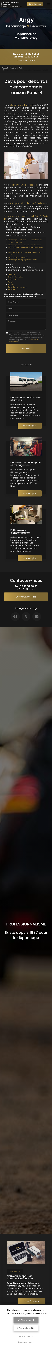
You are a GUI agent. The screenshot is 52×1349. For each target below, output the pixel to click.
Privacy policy (27, 1342)
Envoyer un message (26, 596)
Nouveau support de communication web (20, 1277)
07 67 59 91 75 (31, 56)
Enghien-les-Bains (15, 277)
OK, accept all (27, 1320)
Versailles (12, 289)
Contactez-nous (35, 4)
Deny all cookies (26, 1328)
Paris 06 (11, 282)
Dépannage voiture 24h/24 (18, 257)
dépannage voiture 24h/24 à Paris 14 (26, 217)
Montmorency (13, 279)
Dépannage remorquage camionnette (22, 260)
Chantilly (11, 274)
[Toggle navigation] (48, 4)
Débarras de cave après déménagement (25, 464)
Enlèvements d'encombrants (20, 531)
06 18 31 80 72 (32, 54)
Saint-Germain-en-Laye (17, 287)
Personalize (27, 1336)
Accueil (5, 68)
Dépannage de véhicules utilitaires (25, 399)
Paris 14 (21, 68)
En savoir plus (29, 425)
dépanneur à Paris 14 (21, 105)
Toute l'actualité (32, 1301)
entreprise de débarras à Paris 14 (27, 203)
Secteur (13, 68)
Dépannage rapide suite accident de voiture (24, 245)
